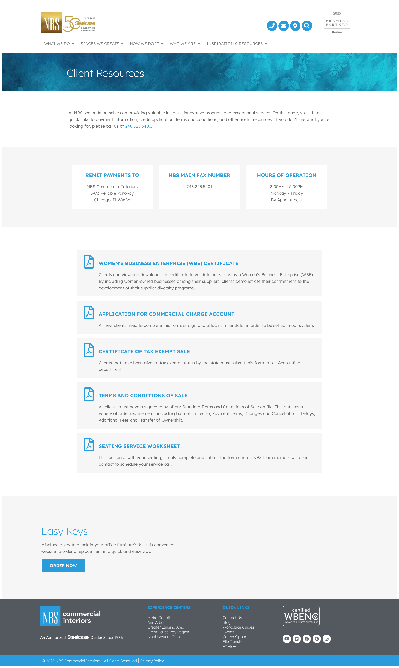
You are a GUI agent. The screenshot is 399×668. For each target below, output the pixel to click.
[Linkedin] (297, 639)
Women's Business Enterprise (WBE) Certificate (169, 263)
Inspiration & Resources (235, 43)
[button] (307, 26)
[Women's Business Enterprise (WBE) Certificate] (89, 262)
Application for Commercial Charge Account (166, 314)
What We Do (57, 43)
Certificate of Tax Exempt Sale (144, 351)
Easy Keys (64, 531)
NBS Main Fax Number (199, 175)
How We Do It (144, 43)
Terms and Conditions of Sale (143, 395)
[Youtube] (287, 639)
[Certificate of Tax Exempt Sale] (89, 350)
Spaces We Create (100, 43)
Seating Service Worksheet (139, 446)
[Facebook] (307, 639)
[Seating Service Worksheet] (89, 444)
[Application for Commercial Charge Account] (89, 312)
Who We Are (183, 43)
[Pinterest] (317, 639)
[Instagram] (327, 639)
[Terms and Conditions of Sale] (89, 394)
